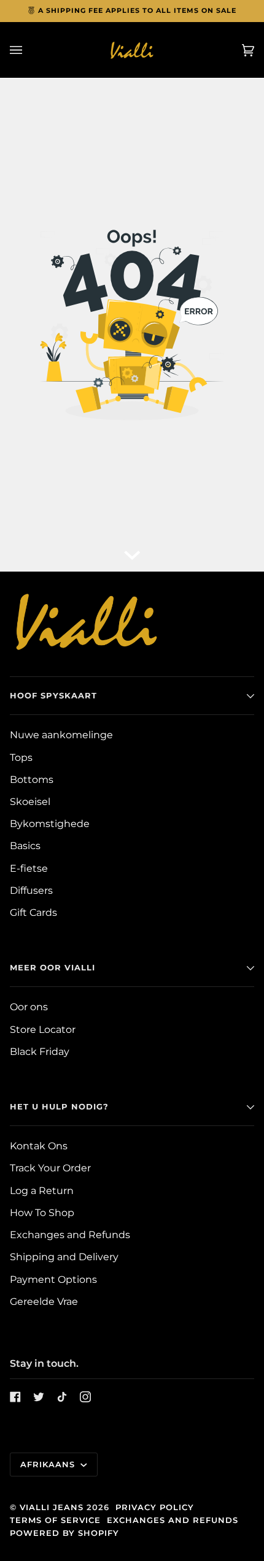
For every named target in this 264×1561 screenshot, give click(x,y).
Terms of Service (55, 1520)
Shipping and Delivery (64, 1257)
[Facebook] (15, 1396)
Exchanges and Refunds (70, 1235)
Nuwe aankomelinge (61, 735)
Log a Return (42, 1190)
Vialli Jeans (51, 1507)
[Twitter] (38, 1396)
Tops (21, 757)
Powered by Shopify (64, 1533)
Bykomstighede (50, 824)
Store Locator (43, 1029)
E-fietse (29, 868)
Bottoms (31, 779)
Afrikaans (49, 1464)
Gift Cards (33, 912)
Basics (25, 846)
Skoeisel (30, 801)
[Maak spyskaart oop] (28, 50)
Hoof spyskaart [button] (53, 695)
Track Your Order (50, 1168)
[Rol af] (132, 553)
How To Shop (42, 1213)
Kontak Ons (39, 1146)
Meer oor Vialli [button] (52, 967)
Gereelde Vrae (44, 1301)
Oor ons (29, 1007)
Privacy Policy (154, 1507)
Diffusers (31, 890)
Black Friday (39, 1051)
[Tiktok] (62, 1396)
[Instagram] (85, 1396)
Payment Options (53, 1279)
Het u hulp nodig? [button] (59, 1106)
